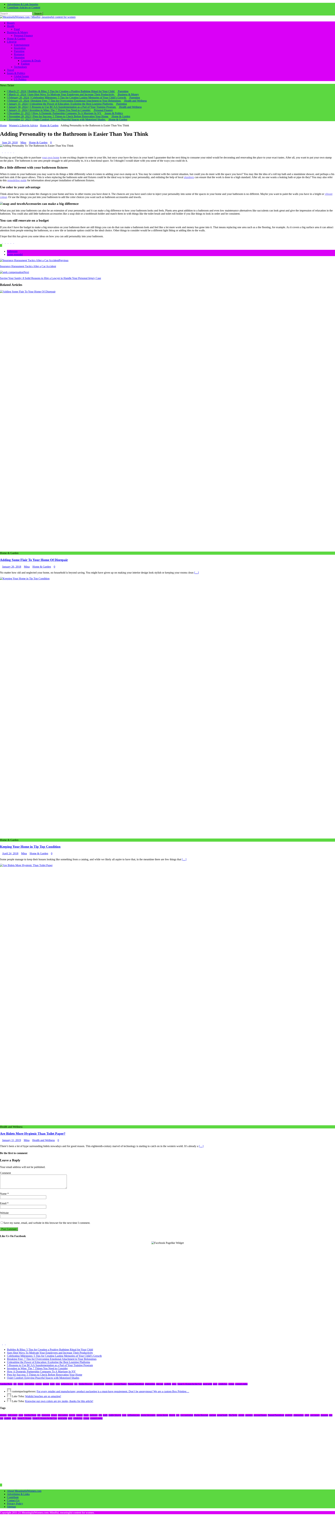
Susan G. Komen (24, 1418)
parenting (109, 1384)
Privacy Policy (15, 1503)
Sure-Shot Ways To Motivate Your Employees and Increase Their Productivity (50, 1352)
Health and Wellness (43, 1140)
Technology (20, 66)
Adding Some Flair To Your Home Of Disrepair (34, 560)
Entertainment (21, 44)
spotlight (167, 1384)
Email (3, 1203)
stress (174, 1384)
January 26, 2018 (11, 566)
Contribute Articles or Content (23, 7)
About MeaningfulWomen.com (24, 1490)
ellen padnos (29, 1384)
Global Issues (21, 76)
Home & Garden (16, 38)
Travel (10, 70)
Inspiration (20, 48)
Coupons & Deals (31, 60)
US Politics (20, 79)
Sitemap (11, 1506)
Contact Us (13, 1500)
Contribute (13, 1497)
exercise (38, 1384)
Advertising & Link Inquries (22, 4)
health (52, 1384)
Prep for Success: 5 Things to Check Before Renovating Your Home (44, 1374)
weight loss (223, 1384)
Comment (5, 1172)
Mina (23, 142)
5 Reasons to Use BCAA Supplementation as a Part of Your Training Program (50, 1365)
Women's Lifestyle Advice (23, 125)
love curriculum (186, 1415)
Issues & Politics (16, 73)
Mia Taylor (232, 1415)
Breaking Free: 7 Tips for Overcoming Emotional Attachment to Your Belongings (51, 1358)
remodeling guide (17, 180)
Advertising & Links (18, 1494)
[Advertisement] (104, 1269)
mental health (99, 1384)
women (231, 1384)
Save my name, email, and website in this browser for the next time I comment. (46, 1222)
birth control (13, 1415)
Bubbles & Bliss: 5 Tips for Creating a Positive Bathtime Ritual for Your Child (50, 1349)
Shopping (19, 57)
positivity (289, 1415)
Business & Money (17, 32)
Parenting (19, 51)
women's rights (241, 1384)
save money (315, 1415)
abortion (3, 1415)
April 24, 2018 (10, 853)
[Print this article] (15, 151)
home (57, 1384)
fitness (86, 1415)
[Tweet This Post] (4, 151)
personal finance (120, 1384)
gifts (100, 1415)
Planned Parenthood (136, 1384)
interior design (162, 1415)
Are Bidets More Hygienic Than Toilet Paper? (32, 1133)
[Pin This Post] (9, 151)
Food (17, 29)
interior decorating (148, 1415)
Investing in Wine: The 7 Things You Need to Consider (37, 1368)
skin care (159, 1384)
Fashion (25, 63)
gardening (94, 1415)
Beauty (11, 22)
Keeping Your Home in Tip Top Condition (30, 846)
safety (306, 1415)
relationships (150, 1384)
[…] (196, 572)
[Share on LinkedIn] (7, 151)
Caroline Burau (6, 1384)
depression (45, 1415)
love (76, 1384)
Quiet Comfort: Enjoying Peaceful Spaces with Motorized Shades (43, 1377)
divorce (20, 1384)
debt (15, 1384)
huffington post (67, 1384)
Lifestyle (12, 41)
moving (241, 1415)
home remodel (15, 254)
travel (215, 1384)
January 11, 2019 (11, 1140)
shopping (324, 1415)
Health (10, 26)
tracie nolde (207, 1384)
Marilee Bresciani (85, 1384)
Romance (19, 54)
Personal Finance (23, 35)
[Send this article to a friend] (12, 151)
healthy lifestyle (114, 1415)
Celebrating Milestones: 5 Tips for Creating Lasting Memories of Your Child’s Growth (54, 1355)
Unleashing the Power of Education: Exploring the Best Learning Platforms (48, 1362)
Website (4, 1212)
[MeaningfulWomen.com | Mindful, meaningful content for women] (38, 17)
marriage (212, 1415)
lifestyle (172, 1415)
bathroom (12, 251)
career (20, 1415)
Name (3, 1193)
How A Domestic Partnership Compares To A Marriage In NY (41, 1371)
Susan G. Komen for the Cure (189, 1384)
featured (46, 1384)
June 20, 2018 (10, 142)
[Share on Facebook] (1, 151)
